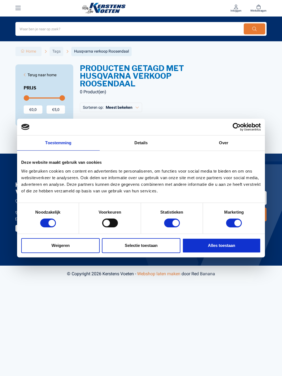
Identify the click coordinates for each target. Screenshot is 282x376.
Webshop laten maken (158, 273)
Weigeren (60, 245)
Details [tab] (141, 142)
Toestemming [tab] (58, 142)
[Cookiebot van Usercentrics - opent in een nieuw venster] (237, 127)
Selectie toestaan (141, 245)
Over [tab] (223, 142)
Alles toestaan (221, 245)
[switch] (110, 223)
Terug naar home (42, 75)
